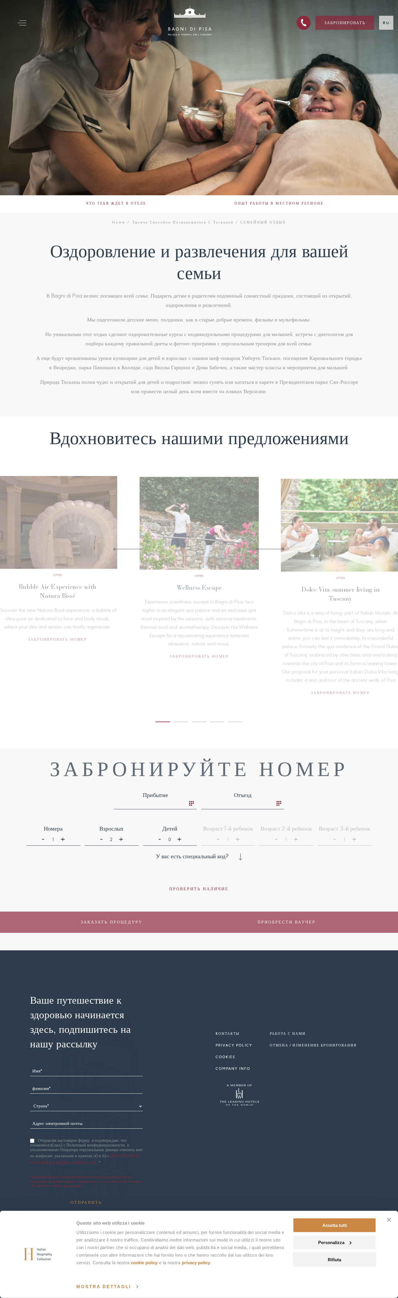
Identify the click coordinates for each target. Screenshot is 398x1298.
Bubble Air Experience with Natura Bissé (201, 600)
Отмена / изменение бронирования (313, 1045)
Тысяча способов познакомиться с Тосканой (183, 222)
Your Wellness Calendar (60, 586)
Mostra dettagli (103, 1286)
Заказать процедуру (111, 922)
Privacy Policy (196, 1262)
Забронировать (344, 22)
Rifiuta (334, 1259)
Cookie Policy (144, 1262)
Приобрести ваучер (287, 922)
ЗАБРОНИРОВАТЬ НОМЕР (59, 638)
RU (386, 23)
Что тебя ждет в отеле (116, 203)
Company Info (233, 1068)
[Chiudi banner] (389, 1220)
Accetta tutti (334, 1225)
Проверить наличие (199, 888)
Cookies (225, 1057)
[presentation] (128, 549)
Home (119, 222)
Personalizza (331, 1242)
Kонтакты (227, 1033)
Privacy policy (234, 1045)
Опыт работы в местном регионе (279, 203)
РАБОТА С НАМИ (288, 1033)
